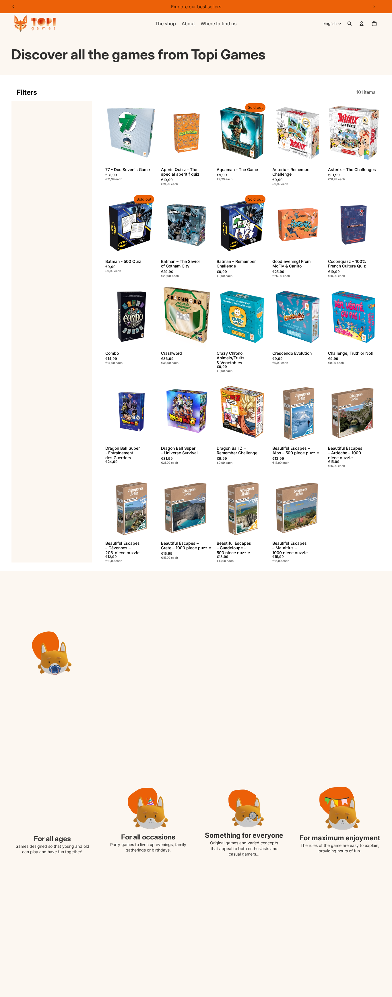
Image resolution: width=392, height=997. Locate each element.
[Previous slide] (13, 6)
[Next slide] (374, 6)
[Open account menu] (361, 23)
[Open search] (349, 23)
